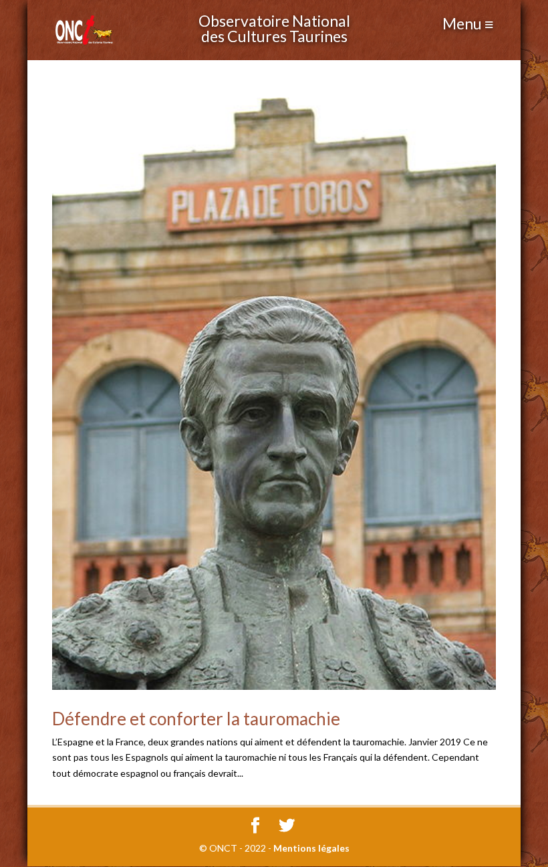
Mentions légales (311, 848)
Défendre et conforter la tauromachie (196, 718)
